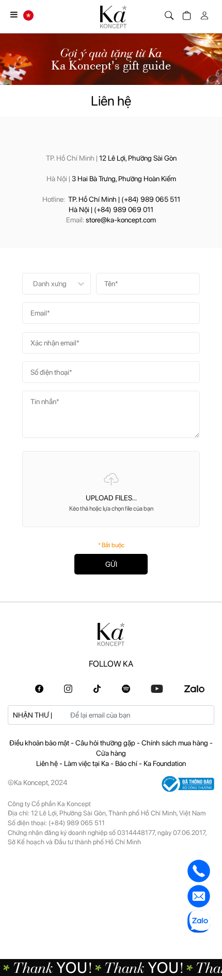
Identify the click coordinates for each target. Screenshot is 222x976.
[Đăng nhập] (203, 13)
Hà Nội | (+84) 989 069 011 (111, 209)
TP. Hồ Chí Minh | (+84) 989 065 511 (124, 199)
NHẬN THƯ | (32, 715)
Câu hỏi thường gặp (106, 743)
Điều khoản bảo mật (40, 743)
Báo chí (127, 763)
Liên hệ (47, 763)
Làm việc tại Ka (87, 763)
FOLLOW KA (111, 664)
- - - (111, 748)
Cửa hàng (111, 753)
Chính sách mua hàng (175, 743)
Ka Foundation (165, 763)
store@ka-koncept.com (121, 220)
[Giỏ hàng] (185, 13)
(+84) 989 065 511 (77, 823)
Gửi (111, 564)
